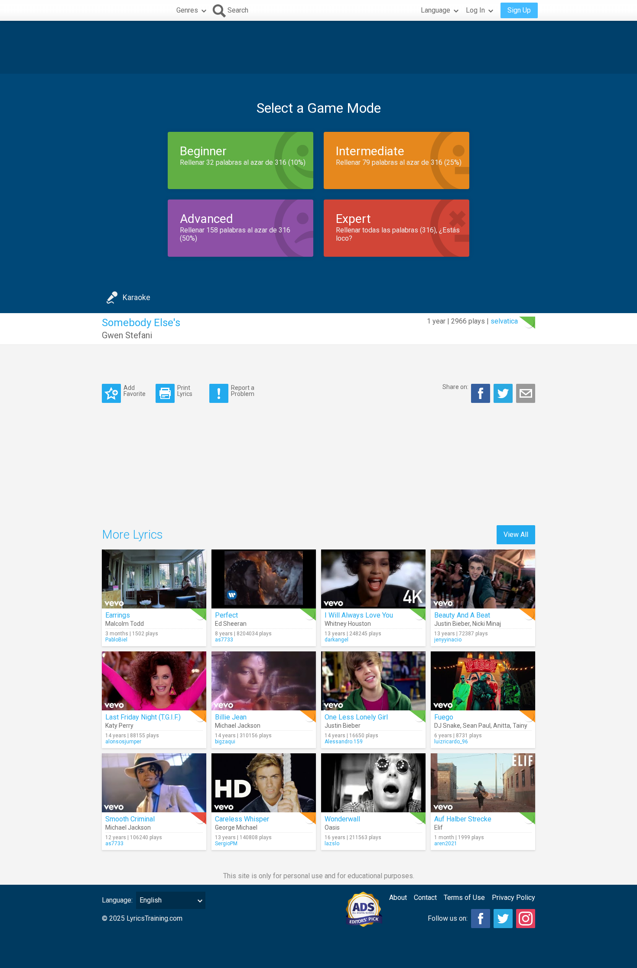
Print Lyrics (184, 390)
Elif (438, 827)
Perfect (226, 615)
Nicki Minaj (486, 623)
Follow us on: (448, 918)
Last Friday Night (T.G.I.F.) (143, 717)
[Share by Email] (525, 393)
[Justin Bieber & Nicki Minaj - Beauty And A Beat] (483, 578)
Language (435, 10)
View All (516, 534)
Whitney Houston (348, 623)
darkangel (336, 640)
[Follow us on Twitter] (503, 918)
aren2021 (445, 843)
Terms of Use (464, 897)
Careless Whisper (242, 819)
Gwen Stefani (127, 335)
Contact (425, 897)
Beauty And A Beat (462, 615)
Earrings (117, 615)
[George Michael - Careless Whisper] (263, 782)
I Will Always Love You (359, 615)
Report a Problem (242, 390)
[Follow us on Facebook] (480, 918)
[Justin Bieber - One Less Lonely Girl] (373, 680)
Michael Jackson (237, 725)
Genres (187, 10)
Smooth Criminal (130, 819)
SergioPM (226, 843)
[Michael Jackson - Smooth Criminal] (154, 782)
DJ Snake (447, 725)
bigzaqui (225, 742)
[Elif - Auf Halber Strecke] (483, 782)
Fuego (443, 717)
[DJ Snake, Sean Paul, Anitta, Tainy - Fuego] (483, 680)
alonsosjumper (123, 742)
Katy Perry (119, 725)
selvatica (504, 321)
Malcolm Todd (124, 623)
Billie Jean (231, 717)
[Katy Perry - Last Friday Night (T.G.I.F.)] (154, 680)
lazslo (332, 843)
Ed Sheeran (231, 623)
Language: (117, 900)
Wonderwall (342, 819)
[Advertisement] (318, 47)
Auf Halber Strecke (462, 819)
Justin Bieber (452, 623)
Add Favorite (135, 390)
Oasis (332, 827)
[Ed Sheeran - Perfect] (263, 578)
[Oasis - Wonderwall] (373, 782)
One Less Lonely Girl (356, 717)
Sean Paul (477, 725)
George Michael (236, 827)
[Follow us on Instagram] (525, 918)
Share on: (455, 387)
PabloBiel (116, 640)
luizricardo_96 (451, 742)
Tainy (520, 725)
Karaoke (136, 297)
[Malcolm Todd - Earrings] (154, 578)
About (398, 897)
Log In (475, 10)
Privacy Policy (513, 897)
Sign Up (519, 10)
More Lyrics (132, 534)
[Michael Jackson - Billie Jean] (263, 680)
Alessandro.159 (344, 742)
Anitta (501, 725)
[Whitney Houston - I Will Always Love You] (373, 578)
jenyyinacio (448, 640)
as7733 (224, 640)
